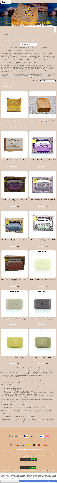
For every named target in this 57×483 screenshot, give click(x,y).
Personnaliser (10, 481)
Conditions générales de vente (19, 470)
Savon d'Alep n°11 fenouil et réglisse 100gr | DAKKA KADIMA (14, 200)
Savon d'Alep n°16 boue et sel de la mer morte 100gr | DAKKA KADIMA (14, 240)
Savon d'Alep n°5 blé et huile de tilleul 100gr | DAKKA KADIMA (43, 160)
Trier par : (35, 80)
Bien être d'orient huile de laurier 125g (14, 357)
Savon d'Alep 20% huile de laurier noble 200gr (14, 120)
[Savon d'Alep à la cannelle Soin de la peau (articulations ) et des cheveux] (42, 184)
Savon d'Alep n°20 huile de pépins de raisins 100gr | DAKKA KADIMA (14, 280)
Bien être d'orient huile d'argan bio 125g (43, 357)
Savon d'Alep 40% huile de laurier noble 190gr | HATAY (14, 160)
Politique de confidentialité (33, 470)
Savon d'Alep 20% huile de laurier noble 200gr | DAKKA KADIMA (43, 120)
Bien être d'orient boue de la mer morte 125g (14, 319)
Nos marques (7, 87)
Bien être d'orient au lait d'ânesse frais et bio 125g (42, 279)
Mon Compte (51, 470)
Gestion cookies (43, 470)
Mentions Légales (7, 470)
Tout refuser (28, 481)
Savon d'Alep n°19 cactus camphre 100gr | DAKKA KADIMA (42, 240)
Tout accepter (47, 481)
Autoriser (33, 459)
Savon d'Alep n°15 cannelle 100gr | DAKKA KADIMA (42, 199)
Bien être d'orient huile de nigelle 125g (42, 319)
